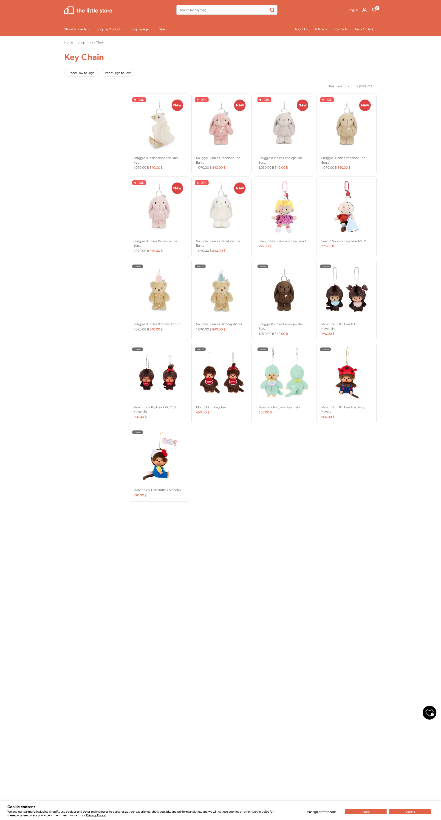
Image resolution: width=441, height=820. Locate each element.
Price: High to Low (118, 73)
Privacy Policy (96, 815)
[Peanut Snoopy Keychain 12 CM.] (346, 206)
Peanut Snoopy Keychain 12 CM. (344, 241)
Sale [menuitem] (162, 29)
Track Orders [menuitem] (364, 29)
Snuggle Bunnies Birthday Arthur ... (157, 324)
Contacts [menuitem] (341, 29)
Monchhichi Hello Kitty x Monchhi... (158, 490)
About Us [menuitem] (301, 29)
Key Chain (97, 42)
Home (68, 42)
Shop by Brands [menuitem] (75, 29)
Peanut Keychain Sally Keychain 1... (283, 241)
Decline (410, 811)
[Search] (272, 10)
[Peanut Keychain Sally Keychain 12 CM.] (284, 206)
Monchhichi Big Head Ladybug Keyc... (343, 409)
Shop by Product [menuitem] (108, 29)
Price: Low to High (81, 73)
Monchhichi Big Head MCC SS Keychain (154, 409)
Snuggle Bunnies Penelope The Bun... (218, 160)
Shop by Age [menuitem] (140, 29)
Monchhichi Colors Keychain (279, 407)
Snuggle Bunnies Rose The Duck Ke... (156, 160)
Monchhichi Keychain (211, 407)
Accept (366, 811)
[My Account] (364, 9)
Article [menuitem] (319, 29)
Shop (81, 42)
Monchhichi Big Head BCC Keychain (340, 326)
